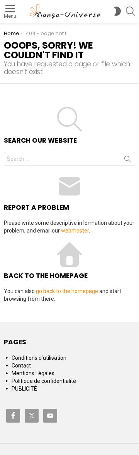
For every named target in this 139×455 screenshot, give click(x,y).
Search (127, 160)
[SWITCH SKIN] (117, 11)
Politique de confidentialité (44, 381)
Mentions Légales (33, 373)
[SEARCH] (130, 11)
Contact (21, 365)
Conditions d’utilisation (39, 358)
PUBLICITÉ (24, 389)
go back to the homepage (67, 291)
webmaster (75, 231)
